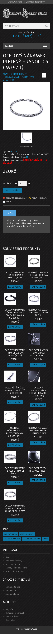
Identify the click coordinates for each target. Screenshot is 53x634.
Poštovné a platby (13, 561)
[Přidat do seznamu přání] (17, 266)
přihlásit (26, 2)
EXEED (14, 151)
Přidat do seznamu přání (16, 198)
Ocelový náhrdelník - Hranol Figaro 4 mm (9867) (38, 391)
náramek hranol (27, 534)
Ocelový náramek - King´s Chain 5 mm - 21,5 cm (15, 275)
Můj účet (9, 609)
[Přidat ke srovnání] (21, 266)
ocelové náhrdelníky (31, 539)
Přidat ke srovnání (39, 198)
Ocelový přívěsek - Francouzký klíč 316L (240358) (15, 390)
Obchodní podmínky (14, 564)
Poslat (9, 202)
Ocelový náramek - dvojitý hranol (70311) (15, 471)
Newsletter (10, 620)
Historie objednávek (14, 613)
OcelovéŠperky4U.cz (27, 629)
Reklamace (10, 590)
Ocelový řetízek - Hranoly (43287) (38, 469)
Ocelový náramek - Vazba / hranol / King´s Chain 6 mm (15, 508)
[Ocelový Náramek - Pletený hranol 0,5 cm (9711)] (26, 127)
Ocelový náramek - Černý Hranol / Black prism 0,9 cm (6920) (15, 314)
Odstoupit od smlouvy (15, 571)
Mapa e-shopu (12, 594)
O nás (7, 557)
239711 (45, 539)
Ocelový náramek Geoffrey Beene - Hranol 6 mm (38, 431)
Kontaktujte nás (12, 587)
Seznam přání (11, 616)
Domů (5, 74)
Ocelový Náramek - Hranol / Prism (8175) (38, 313)
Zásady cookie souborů (16, 568)
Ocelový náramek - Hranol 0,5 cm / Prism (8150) (15, 353)
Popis (10, 213)
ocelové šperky (10, 534)
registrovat (40, 2)
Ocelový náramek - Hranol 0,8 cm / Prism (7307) (38, 275)
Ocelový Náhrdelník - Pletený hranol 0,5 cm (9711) (15, 432)
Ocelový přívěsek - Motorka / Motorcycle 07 (38, 353)
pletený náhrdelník (12, 539)
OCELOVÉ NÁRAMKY (18, 74)
